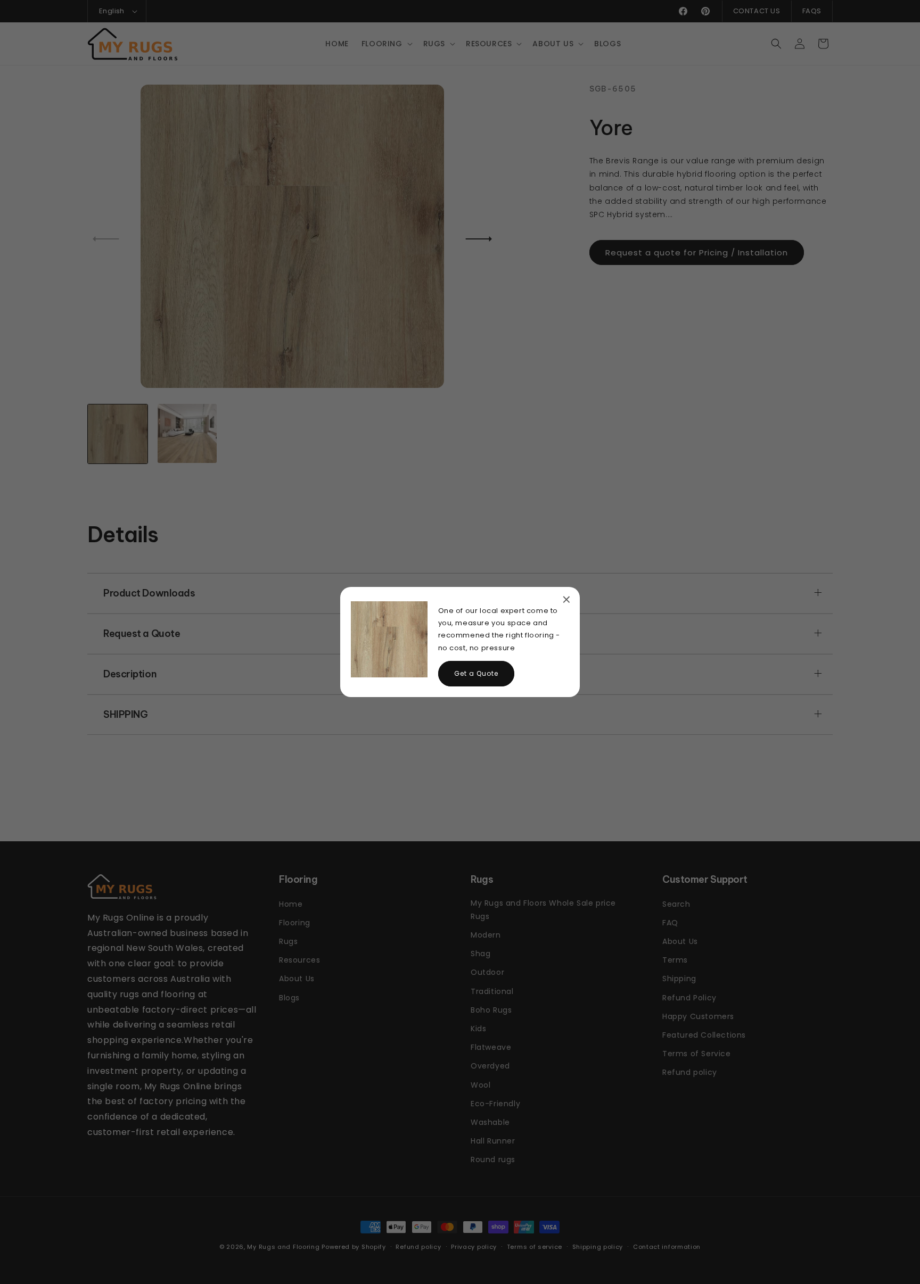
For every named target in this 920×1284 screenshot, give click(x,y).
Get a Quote (476, 673)
